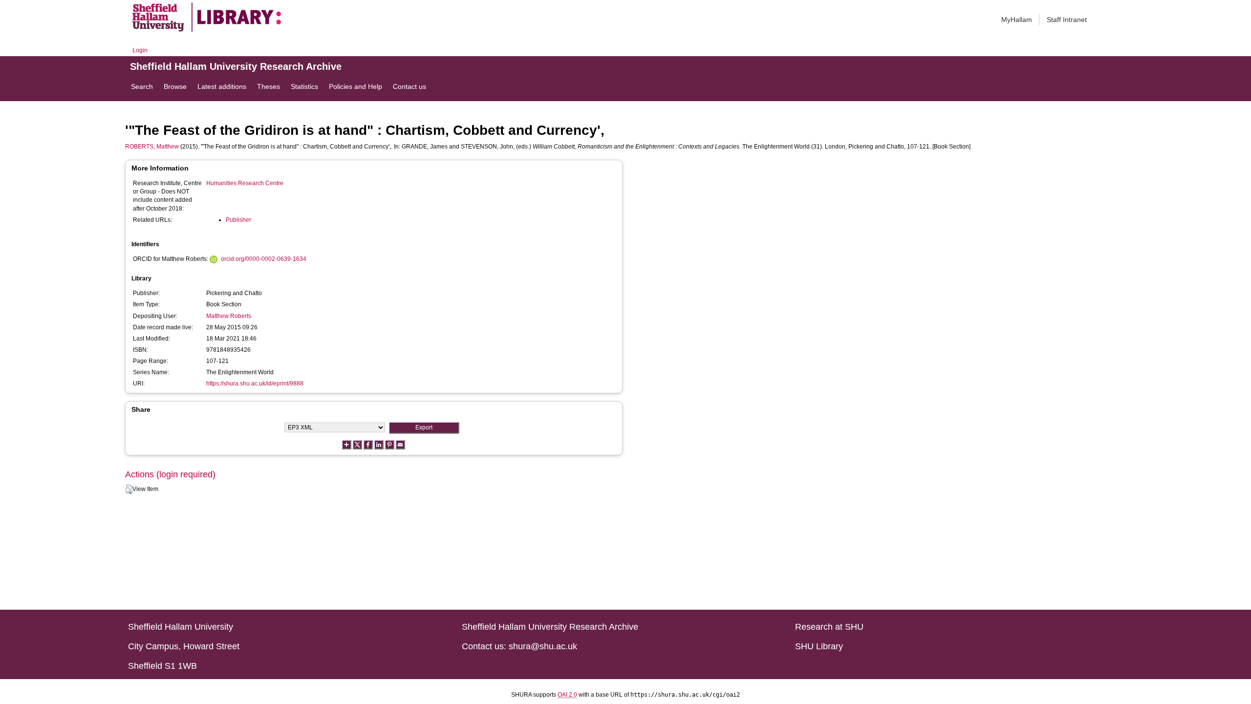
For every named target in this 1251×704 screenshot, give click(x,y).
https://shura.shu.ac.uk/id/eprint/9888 (254, 383)
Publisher (238, 219)
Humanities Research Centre (244, 183)
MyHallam (1016, 19)
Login (140, 50)
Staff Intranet (1067, 19)
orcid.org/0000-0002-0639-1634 (263, 259)
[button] (128, 489)
